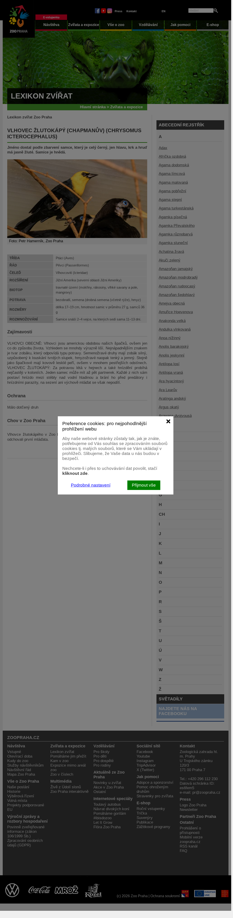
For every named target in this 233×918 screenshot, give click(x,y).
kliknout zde (75, 473)
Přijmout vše (144, 485)
